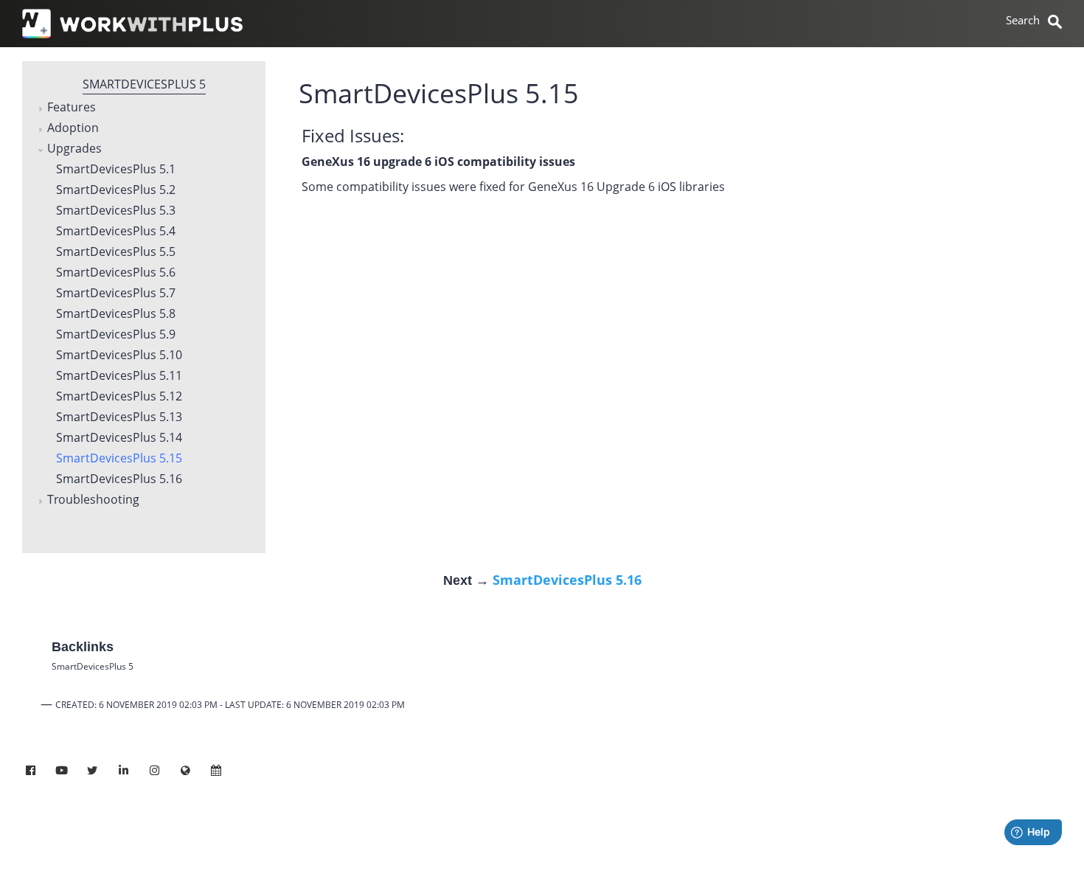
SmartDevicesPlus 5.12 (119, 396)
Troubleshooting (93, 500)
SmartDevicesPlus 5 (144, 84)
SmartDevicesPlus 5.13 (119, 417)
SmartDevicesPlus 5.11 (119, 376)
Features (71, 107)
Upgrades (74, 149)
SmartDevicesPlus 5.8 (116, 314)
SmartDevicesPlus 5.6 (116, 273)
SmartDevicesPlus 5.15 (119, 458)
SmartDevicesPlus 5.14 (119, 438)
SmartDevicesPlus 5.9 (116, 334)
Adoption (73, 128)
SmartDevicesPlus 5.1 (116, 169)
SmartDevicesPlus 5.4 (116, 231)
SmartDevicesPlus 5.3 (116, 211)
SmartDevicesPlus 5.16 (119, 479)
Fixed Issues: (353, 135)
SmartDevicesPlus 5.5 (116, 252)
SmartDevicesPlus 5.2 (116, 190)
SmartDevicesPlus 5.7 (116, 293)
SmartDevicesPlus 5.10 (119, 355)
